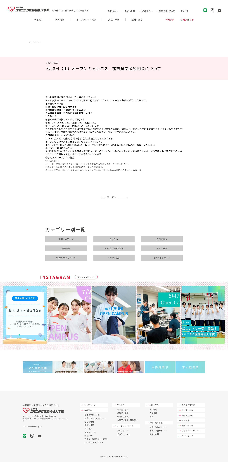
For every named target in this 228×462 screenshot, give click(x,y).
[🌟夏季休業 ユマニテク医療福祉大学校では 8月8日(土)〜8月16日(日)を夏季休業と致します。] (25, 315)
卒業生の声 (154, 434)
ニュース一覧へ (109, 197)
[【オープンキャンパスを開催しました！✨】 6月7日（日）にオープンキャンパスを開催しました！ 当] (158, 315)
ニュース (38, 42)
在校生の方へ (113, 11)
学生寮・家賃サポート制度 (96, 439)
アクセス (184, 11)
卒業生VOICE (130, 11)
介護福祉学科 (122, 416)
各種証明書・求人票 (166, 11)
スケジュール (90, 432)
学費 (151, 416)
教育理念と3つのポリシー (95, 418)
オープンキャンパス (86, 19)
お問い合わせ (187, 19)
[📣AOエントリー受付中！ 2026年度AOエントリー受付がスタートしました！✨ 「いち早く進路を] (203, 315)
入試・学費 (113, 19)
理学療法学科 (122, 409)
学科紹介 (59, 19)
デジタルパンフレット (94, 442)
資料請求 (169, 19)
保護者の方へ (146, 11)
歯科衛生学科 (122, 413)
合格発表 (153, 413)
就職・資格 (137, 19)
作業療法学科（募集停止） (128, 420)
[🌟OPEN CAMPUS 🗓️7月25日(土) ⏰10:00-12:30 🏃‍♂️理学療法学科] (69, 315)
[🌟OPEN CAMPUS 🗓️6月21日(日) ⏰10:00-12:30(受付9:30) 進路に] (114, 315)
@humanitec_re (86, 277)
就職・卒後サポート (158, 430)
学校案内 (38, 19)
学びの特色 (89, 421)
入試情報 (153, 409)
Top (30, 42)
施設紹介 (88, 435)
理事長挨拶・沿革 (92, 414)
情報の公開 (89, 425)
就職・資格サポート (158, 427)
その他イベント (123, 434)
